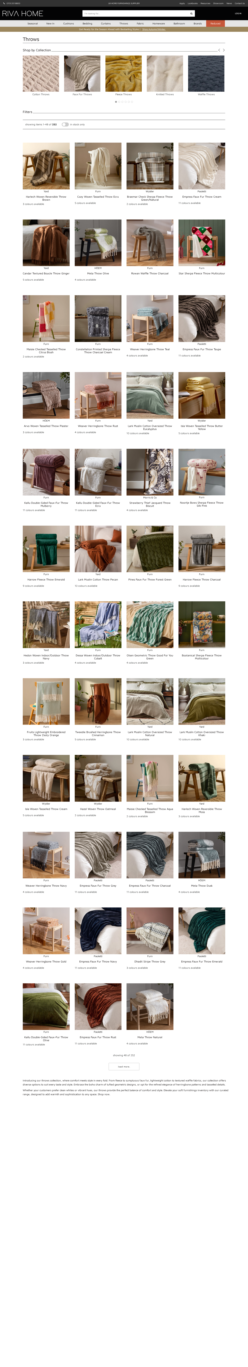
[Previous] (220, 50)
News (229, 3)
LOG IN (238, 13)
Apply (182, 3)
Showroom (218, 3)
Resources (205, 3)
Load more (123, 1066)
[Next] (223, 50)
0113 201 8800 (13, 3)
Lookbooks (193, 3)
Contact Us (240, 3)
